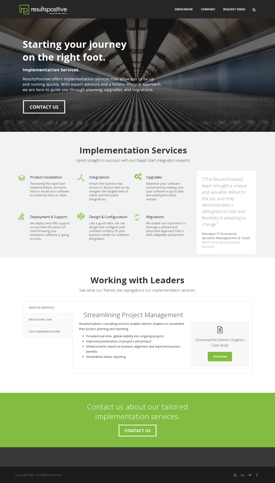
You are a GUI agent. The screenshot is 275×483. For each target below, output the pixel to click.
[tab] (47, 308)
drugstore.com (40, 319)
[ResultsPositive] (49, 9)
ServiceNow (184, 9)
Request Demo (234, 9)
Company (208, 9)
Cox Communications (44, 331)
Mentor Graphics (41, 307)
